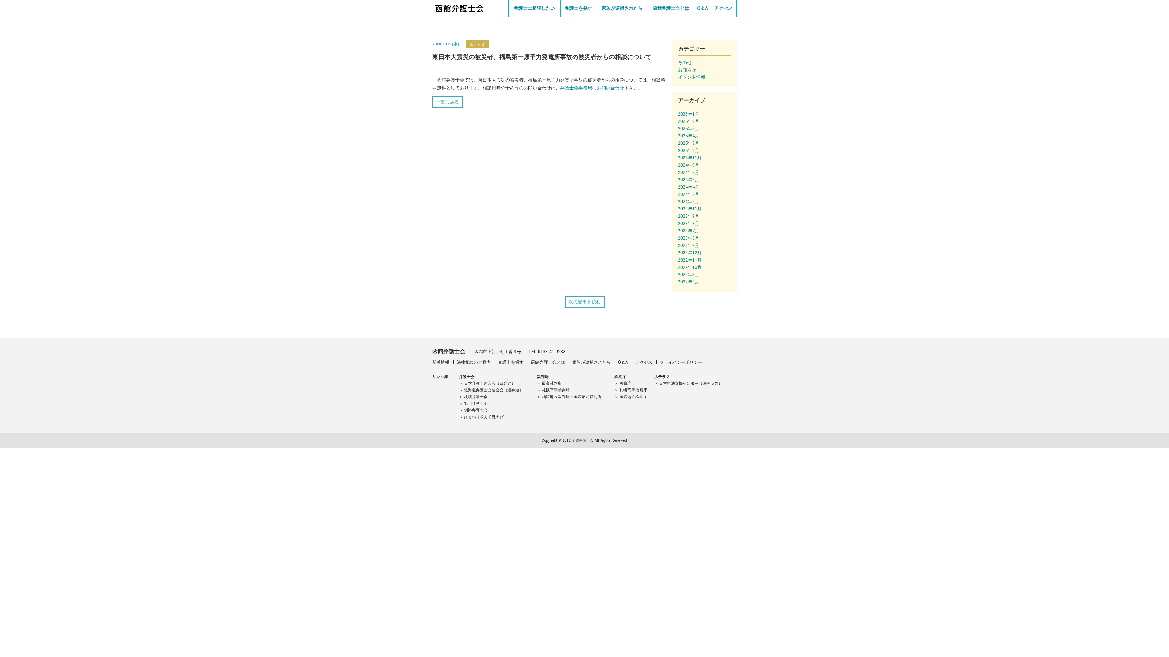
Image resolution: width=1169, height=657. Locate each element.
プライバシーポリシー (681, 362)
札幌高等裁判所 (556, 390)
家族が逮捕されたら (622, 8)
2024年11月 (690, 158)
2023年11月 (690, 209)
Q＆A (702, 8)
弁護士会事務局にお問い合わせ (592, 88)
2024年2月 (688, 201)
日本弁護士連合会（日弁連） (489, 383)
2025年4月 (688, 136)
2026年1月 (688, 114)
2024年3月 (688, 194)
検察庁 (625, 383)
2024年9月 (688, 165)
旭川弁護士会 (476, 403)
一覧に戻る (447, 102)
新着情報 (440, 362)
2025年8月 (688, 121)
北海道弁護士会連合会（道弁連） (493, 390)
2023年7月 (688, 231)
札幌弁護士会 (476, 397)
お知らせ (477, 44)
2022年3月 (688, 282)
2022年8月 (688, 274)
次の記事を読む (585, 301)
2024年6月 (688, 179)
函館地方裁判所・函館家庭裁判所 (571, 397)
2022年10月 (690, 267)
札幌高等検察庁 (633, 390)
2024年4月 (688, 187)
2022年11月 (690, 260)
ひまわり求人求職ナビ (484, 417)
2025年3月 (688, 143)
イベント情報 (691, 77)
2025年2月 (688, 150)
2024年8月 (688, 172)
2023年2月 (688, 245)
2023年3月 (688, 238)
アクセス (723, 8)
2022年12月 (690, 252)
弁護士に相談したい (534, 8)
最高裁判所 (552, 383)
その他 (685, 62)
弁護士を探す (578, 8)
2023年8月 (688, 223)
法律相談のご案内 (474, 362)
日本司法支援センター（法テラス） (690, 383)
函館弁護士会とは (671, 8)
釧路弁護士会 (476, 410)
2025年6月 (688, 128)
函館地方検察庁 (633, 397)
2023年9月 (688, 216)
